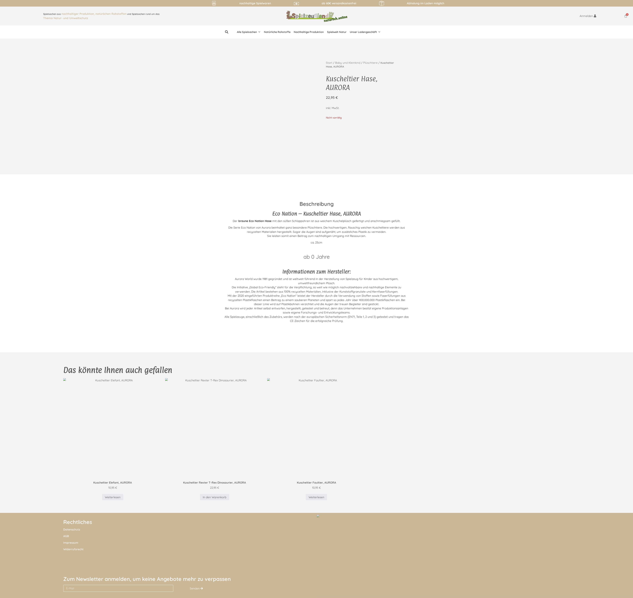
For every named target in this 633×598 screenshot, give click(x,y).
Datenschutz (71, 529)
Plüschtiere (370, 62)
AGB (66, 536)
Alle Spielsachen (247, 32)
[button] (227, 32)
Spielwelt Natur (337, 32)
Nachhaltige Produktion (309, 32)
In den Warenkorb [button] (214, 497)
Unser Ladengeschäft (363, 32)
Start (329, 62)
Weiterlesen (113, 497)
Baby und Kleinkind (347, 62)
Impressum (70, 542)
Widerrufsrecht (73, 549)
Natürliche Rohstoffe (277, 32)
